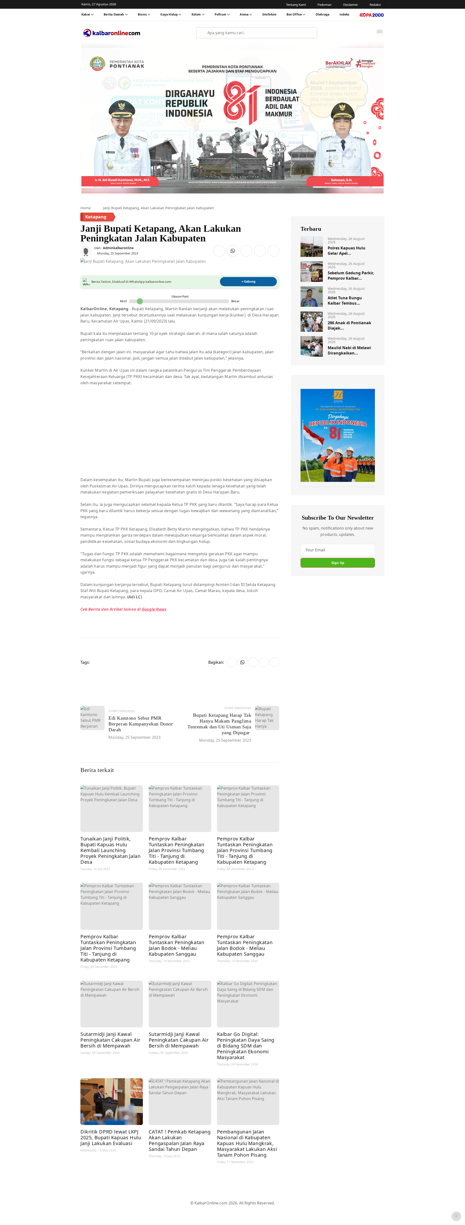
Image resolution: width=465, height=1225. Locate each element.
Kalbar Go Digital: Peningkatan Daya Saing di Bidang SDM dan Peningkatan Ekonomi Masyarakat (245, 1046)
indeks (344, 14)
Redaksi (252, 1211)
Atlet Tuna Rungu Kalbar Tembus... (345, 300)
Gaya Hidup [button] (169, 14)
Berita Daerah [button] (114, 14)
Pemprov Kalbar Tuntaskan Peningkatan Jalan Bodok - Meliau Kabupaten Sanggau (176, 945)
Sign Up (337, 563)
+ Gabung (248, 281)
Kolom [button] (196, 14)
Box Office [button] (294, 14)
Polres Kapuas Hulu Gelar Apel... (346, 250)
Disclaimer (231, 1211)
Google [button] (148, 609)
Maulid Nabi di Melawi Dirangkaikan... (349, 350)
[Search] (311, 33)
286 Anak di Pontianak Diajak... (349, 325)
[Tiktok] (249, 1189)
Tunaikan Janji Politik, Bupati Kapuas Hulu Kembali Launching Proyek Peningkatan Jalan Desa (110, 850)
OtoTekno (269, 14)
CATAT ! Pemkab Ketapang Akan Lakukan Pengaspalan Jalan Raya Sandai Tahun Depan (180, 1140)
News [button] (160, 609)
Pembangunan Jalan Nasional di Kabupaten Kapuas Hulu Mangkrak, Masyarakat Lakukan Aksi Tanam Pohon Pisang (247, 1143)
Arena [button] (244, 14)
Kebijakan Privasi (278, 1211)
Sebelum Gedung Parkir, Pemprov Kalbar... (351, 275)
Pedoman (209, 1211)
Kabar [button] (85, 14)
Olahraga (322, 14)
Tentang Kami (183, 1211)
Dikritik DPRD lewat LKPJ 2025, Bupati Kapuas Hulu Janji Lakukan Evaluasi (110, 1137)
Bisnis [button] (142, 14)
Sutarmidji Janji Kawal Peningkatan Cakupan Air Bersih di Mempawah (110, 1040)
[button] (369, 33)
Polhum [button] (220, 14)
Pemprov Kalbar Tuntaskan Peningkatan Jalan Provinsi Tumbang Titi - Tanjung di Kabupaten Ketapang (176, 850)
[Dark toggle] (380, 33)
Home (85, 207)
